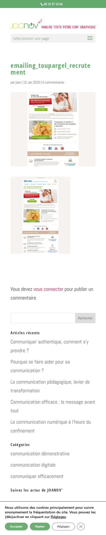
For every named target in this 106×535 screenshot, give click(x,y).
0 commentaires (53, 82)
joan (18, 82)
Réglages (58, 517)
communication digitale (33, 464)
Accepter (16, 526)
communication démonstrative (40, 453)
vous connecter (48, 289)
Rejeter (40, 526)
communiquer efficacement (37, 476)
